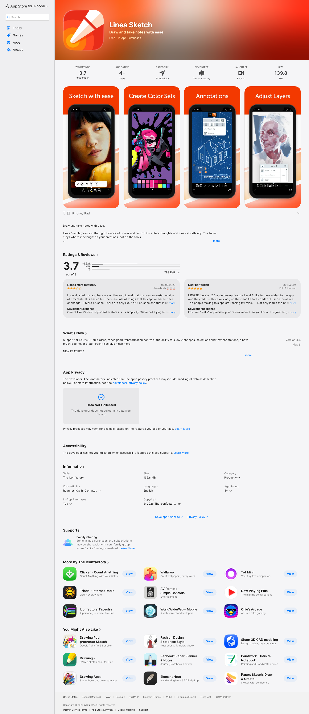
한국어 (169, 697)
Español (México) (91, 697)
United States (70, 697)
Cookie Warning (126, 710)
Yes (65, 503)
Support (143, 710)
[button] (27, 28)
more (216, 240)
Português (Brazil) (186, 697)
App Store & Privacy (102, 710)
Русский (120, 697)
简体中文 (134, 697)
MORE (172, 303)
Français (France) (152, 697)
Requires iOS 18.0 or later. (80, 490)
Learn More (182, 428)
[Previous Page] (59, 147)
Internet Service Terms (75, 710)
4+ (226, 490)
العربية (108, 697)
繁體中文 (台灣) (223, 697)
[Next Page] (305, 147)
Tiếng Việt (205, 697)
